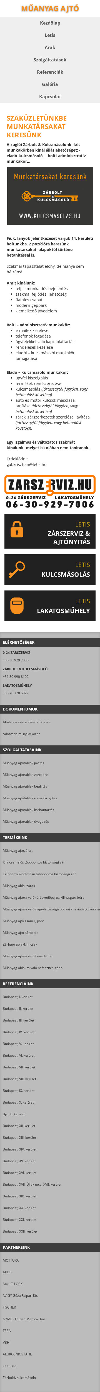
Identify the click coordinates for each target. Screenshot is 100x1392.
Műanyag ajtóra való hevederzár (28, 956)
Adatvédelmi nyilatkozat (21, 733)
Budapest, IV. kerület (18, 1032)
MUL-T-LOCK (12, 1283)
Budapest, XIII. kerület (19, 1137)
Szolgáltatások (50, 60)
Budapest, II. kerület (18, 1008)
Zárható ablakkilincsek (20, 944)
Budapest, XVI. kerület (19, 1172)
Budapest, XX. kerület (19, 1208)
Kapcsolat (50, 97)
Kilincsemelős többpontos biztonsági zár (34, 862)
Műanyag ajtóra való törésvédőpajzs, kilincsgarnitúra (43, 897)
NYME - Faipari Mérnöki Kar (24, 1319)
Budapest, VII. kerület (19, 1067)
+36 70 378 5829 (16, 693)
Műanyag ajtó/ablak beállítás (25, 786)
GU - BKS (10, 1366)
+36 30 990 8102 (16, 676)
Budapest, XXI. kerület (19, 1219)
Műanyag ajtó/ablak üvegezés (26, 821)
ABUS (7, 1272)
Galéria (50, 84)
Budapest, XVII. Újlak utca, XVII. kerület (32, 1184)
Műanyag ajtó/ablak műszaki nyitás (30, 798)
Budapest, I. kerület (17, 996)
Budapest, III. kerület (18, 1020)
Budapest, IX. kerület (18, 1090)
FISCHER (9, 1307)
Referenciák (50, 72)
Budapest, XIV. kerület (19, 1149)
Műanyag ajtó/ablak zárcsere (25, 774)
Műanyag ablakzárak (19, 885)
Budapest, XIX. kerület (19, 1196)
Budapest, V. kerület (18, 1043)
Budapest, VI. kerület (18, 1055)
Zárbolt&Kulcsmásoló (19, 1377)
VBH (6, 1342)
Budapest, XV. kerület (19, 1161)
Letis (50, 35)
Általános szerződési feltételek (26, 722)
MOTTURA (11, 1260)
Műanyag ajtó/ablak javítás (23, 762)
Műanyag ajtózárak (17, 850)
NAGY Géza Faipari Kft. (20, 1295)
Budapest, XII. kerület (19, 1125)
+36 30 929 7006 (16, 660)
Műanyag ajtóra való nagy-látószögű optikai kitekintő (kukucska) (50, 909)
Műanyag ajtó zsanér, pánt (23, 921)
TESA (7, 1330)
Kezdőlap (50, 23)
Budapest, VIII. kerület (19, 1079)
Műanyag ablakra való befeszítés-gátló (32, 967)
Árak (50, 47)
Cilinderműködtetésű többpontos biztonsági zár (39, 874)
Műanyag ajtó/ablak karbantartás (28, 809)
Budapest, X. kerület (18, 1102)
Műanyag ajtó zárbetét (20, 932)
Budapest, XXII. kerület (20, 1231)
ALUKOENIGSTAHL (17, 1354)
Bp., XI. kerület (14, 1114)
